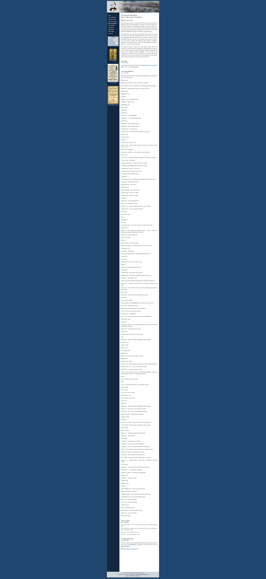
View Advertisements (113, 82)
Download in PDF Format (113, 44)
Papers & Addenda (112, 23)
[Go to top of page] (124, 62)
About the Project (112, 17)
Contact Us (110, 33)
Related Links (111, 29)
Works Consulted (111, 43)
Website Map (111, 31)
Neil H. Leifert (129, 20)
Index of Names (111, 25)
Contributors (111, 27)
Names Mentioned (111, 41)
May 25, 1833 (146, 65)
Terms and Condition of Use (143, 574)
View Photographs (113, 60)
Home (109, 15)
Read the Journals (112, 19)
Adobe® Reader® (125, 546)
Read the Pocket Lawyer (113, 104)
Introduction (110, 38)
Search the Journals (112, 21)
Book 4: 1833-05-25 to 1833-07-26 (130, 549)
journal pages (132, 544)
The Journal (110, 40)
